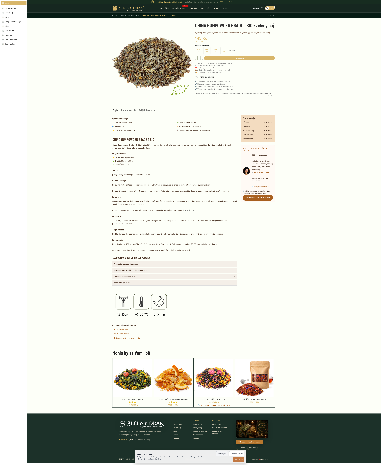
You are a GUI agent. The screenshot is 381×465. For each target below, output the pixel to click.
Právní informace (219, 424)
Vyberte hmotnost (202, 45)
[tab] (115, 110)
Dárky (175, 435)
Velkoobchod (198, 435)
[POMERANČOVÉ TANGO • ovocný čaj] (173, 378)
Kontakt (196, 438)
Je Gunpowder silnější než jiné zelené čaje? (131, 270)
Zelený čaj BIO (132, 15)
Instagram (252, 448)
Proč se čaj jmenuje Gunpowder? (127, 264)
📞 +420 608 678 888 (260, 172)
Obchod (176, 438)
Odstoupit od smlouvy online (249, 442)
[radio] (198, 50)
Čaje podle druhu (121, 334)
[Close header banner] (378, 2)
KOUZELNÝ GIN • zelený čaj (132, 399)
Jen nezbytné (222, 454)
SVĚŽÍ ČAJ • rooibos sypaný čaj (254, 399)
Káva (175, 431)
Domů (114, 15)
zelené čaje (189, 210)
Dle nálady (177, 428)
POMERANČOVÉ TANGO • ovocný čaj (173, 399)
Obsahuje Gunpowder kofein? (125, 276)
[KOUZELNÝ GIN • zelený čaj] (132, 378)
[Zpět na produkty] (271, 15)
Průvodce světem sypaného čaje (128, 338)
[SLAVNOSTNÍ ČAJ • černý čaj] (214, 378)
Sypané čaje (178, 424)
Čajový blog (197, 428)
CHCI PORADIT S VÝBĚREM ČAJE (258, 198)
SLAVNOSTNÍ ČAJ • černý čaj (214, 399)
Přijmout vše (238, 459)
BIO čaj (121, 15)
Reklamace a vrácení (217, 432)
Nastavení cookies (219, 428)
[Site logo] (128, 8)
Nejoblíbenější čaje (200, 431)
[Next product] (273, 15)
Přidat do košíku (239, 58)
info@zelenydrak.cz (261, 187)
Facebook (241, 448)
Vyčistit (232, 50)
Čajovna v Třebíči (199, 424)
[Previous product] (269, 15)
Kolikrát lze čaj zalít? (122, 283)
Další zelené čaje (121, 330)
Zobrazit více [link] (271, 96)
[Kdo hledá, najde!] (262, 8)
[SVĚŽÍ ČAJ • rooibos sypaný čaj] (254, 378)
